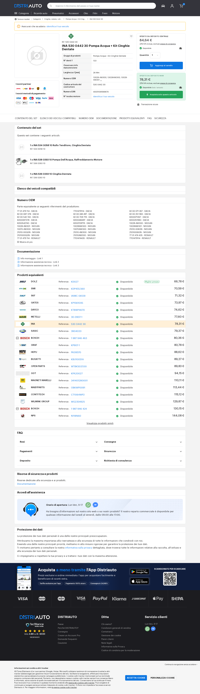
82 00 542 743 (28, 216)
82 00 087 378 (28, 213)
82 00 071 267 (139, 210)
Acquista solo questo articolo (163, 95)
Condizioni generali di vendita (116, 627)
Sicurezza (160, 118)
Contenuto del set (26, 118)
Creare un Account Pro (69, 635)
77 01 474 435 (141, 235)
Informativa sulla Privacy (113, 646)
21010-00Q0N (28, 232)
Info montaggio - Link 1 (31, 258)
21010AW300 (84, 235)
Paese (61, 624)
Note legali (106, 642)
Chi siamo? (106, 624)
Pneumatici (58, 13)
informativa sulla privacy (78, 547)
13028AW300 (84, 226)
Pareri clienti (107, 639)
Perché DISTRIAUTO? (68, 627)
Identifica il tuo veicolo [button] (103, 96)
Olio (86, 13)
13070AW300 (84, 229)
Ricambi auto (40, 13)
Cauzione (62, 642)
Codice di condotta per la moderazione (120, 650)
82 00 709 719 (84, 216)
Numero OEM (86, 118)
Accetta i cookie (136, 678)
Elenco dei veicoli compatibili (58, 118)
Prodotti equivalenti (132, 118)
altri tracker (72, 687)
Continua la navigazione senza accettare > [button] (181, 664)
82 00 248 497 (84, 213)
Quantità (144, 55)
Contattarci (107, 631)
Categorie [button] (24, 13)
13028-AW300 (140, 223)
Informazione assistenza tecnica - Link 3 (39, 265)
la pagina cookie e (59, 687)
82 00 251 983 (140, 213)
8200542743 (27, 223)
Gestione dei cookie (111, 635)
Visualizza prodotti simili (100, 423)
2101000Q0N (28, 235)
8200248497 (83, 219)
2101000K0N (140, 232)
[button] (163, 5)
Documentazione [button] (26, 483)
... (101, 79)
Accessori (74, 13)
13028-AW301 (28, 226)
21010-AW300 (84, 232)
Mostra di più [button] (26, 242)
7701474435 (84, 238)
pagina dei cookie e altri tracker (81, 683)
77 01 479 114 (27, 210)
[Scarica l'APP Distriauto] (139, 572)
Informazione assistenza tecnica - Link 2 (39, 262)
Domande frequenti (67, 639)
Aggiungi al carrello (164, 65)
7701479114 (82, 210)
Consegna (63, 631)
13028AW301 (140, 226)
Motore (116, 13)
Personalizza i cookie (163, 678)
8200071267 (139, 216)
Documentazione (106, 118)
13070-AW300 (28, 229)
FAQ (149, 118)
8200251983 (139, 219)
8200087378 (27, 219)
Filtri (95, 13)
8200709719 (83, 223)
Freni (104, 13)
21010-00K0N (140, 229)
